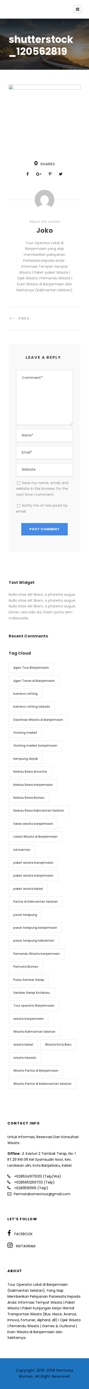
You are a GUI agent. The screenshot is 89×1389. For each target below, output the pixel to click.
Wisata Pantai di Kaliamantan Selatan (42, 1084)
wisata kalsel (23, 1044)
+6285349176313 (28, 1176)
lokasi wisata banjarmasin (33, 824)
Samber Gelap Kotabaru (31, 993)
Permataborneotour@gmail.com (42, 1193)
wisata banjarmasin (28, 1019)
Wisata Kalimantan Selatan (34, 1031)
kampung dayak (25, 759)
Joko (44, 230)
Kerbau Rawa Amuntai (30, 771)
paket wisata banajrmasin (33, 862)
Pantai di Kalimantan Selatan (35, 901)
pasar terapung (25, 915)
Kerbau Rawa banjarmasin (33, 785)
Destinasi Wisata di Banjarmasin (38, 720)
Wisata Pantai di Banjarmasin (35, 1070)
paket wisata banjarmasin (33, 875)
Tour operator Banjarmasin (33, 1005)
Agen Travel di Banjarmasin (34, 681)
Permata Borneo (25, 966)
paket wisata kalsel (28, 889)
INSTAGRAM (25, 1246)
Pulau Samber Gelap (28, 980)
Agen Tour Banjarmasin (31, 667)
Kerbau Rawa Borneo (28, 797)
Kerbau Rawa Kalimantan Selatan (38, 810)
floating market (25, 732)
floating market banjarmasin (35, 745)
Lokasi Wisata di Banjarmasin (35, 836)
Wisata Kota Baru (58, 1044)
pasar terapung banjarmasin (35, 928)
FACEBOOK (23, 1233)
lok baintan (21, 850)
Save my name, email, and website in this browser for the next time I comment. (42, 488)
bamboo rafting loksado (31, 706)
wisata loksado (24, 1058)
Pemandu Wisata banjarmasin (36, 954)
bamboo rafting (25, 694)
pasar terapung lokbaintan (33, 940)
